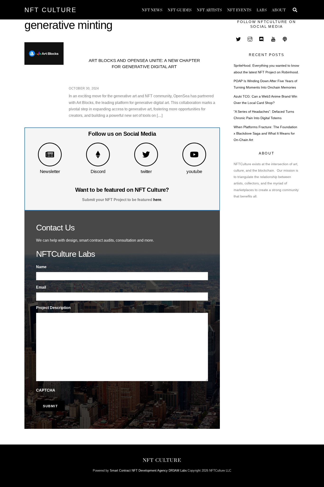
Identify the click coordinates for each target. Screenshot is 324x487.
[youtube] (273, 38)
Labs (262, 10)
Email (41, 287)
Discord (98, 171)
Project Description (53, 308)
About (279, 10)
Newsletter (50, 171)
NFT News (152, 10)
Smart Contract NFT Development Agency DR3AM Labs (148, 470)
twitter (146, 171)
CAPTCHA (45, 390)
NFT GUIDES (180, 10)
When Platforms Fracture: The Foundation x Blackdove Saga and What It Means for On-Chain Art (265, 133)
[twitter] (238, 38)
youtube (194, 171)
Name (41, 267)
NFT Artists (209, 10)
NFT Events (239, 10)
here (157, 200)
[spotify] (285, 38)
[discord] (261, 38)
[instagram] (250, 38)
